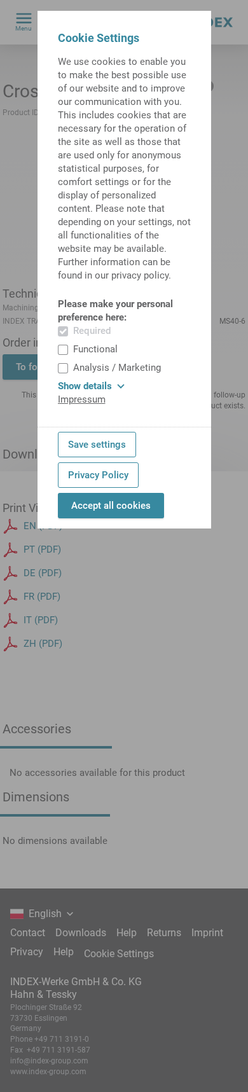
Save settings (97, 444)
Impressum (82, 399)
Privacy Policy (98, 475)
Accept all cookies (111, 505)
